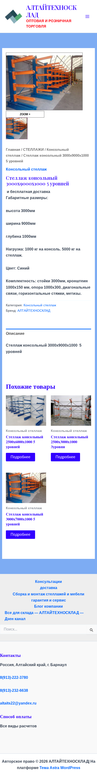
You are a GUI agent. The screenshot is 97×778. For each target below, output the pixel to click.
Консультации (48, 582)
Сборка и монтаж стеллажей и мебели (48, 594)
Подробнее (20, 457)
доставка (48, 588)
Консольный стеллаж (26, 169)
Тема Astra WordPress (60, 768)
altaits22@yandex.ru (18, 703)
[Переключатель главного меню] (87, 16)
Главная (13, 150)
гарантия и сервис (48, 600)
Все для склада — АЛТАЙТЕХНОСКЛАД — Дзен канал (44, 616)
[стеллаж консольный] (17, 128)
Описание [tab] (15, 334)
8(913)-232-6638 (14, 690)
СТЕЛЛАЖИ (33, 150)
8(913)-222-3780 (14, 678)
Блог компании (48, 606)
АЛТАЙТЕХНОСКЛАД (51, 11)
